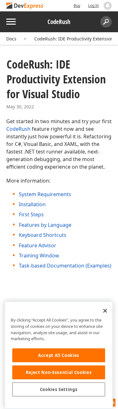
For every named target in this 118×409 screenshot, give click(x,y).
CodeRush (18, 128)
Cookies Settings (59, 389)
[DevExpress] (25, 6)
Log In (93, 5)
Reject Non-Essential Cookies (59, 372)
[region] (58, 355)
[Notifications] (108, 6)
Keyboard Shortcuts (42, 235)
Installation (32, 204)
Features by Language (45, 224)
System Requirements (45, 194)
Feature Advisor (37, 245)
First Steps (31, 214)
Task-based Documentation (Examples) (65, 265)
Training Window (39, 255)
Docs (11, 39)
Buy (77, 5)
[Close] (105, 311)
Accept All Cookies (58, 355)
